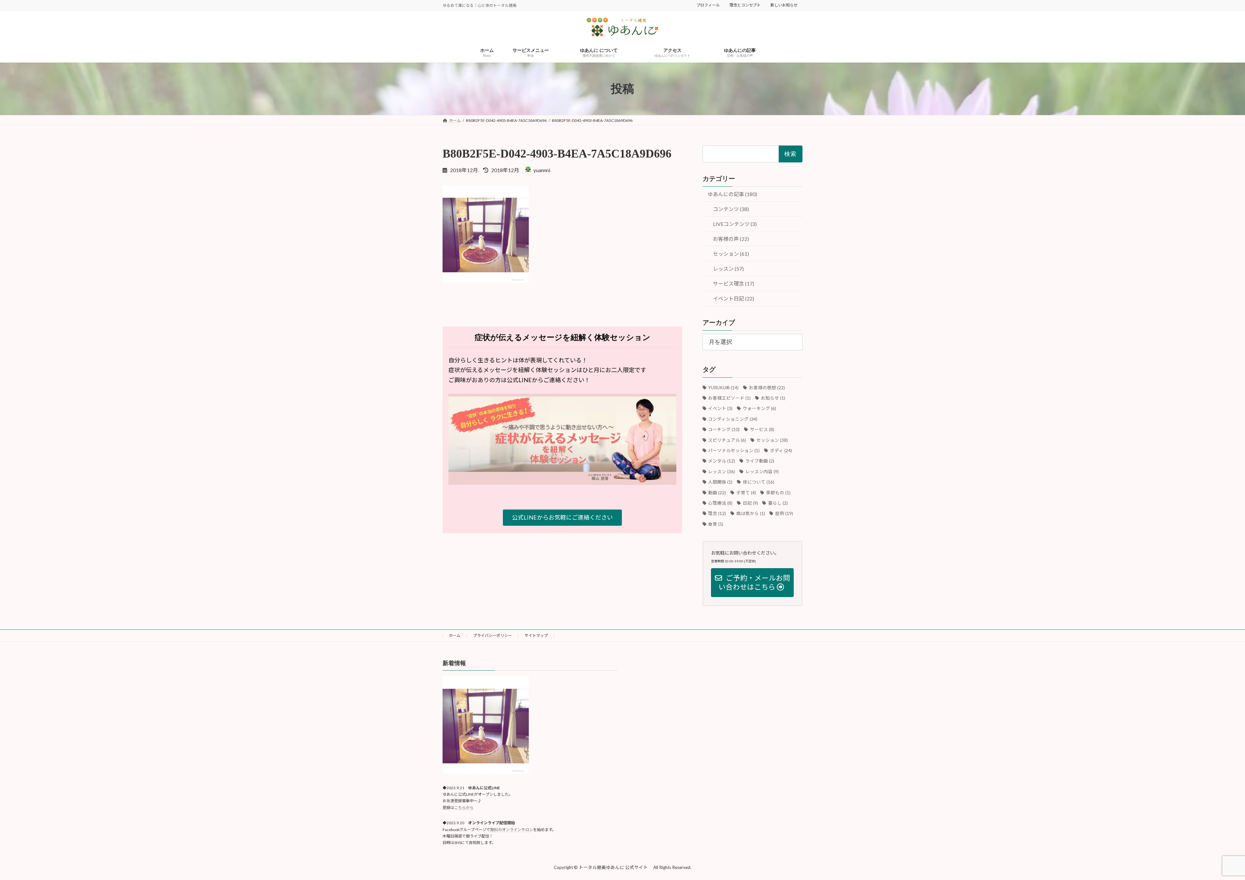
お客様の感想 (767, 387)
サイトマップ (536, 635)
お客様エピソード (729, 398)
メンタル (721, 461)
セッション (772, 440)
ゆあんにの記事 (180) (732, 194)
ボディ (781, 450)
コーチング (724, 429)
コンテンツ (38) (731, 209)
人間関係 (720, 482)
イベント (720, 408)
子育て (746, 492)
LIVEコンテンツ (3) (735, 224)
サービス (762, 429)
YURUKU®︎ (723, 387)
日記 (750, 503)
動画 (717, 492)
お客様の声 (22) (731, 239)
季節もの (778, 492)
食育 (715, 524)
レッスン (721, 471)
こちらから (464, 807)
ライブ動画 (759, 461)
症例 (784, 513)
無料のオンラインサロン (511, 829)
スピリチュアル (727, 440)
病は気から (750, 513)
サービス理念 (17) (733, 284)
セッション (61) (731, 254)
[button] (562, 518)
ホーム (454, 635)
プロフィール (708, 5)
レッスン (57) (728, 269)
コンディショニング (732, 419)
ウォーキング (759, 408)
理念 (717, 513)
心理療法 (720, 503)
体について (758, 482)
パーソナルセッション (734, 450)
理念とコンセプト (745, 5)
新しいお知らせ (784, 5)
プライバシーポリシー (492, 635)
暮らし (778, 503)
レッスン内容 (761, 471)
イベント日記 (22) (733, 299)
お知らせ (773, 398)
